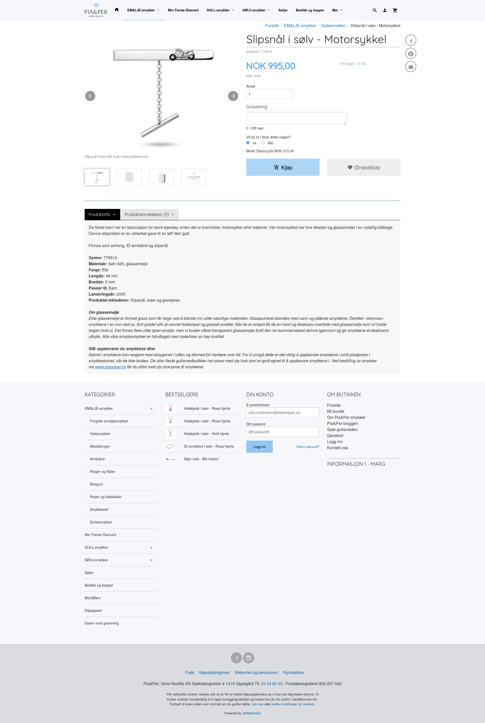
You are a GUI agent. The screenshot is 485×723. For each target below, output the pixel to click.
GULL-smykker (218, 10)
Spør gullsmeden (342, 429)
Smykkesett (99, 509)
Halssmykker (100, 433)
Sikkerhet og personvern (256, 672)
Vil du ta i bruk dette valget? (268, 136)
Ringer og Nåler (102, 471)
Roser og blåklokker (106, 496)
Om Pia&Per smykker (346, 417)
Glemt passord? (308, 446)
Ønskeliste (366, 167)
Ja (254, 142)
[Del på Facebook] (410, 40)
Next (238, 95)
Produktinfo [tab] (99, 214)
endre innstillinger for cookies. (293, 704)
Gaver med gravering (102, 622)
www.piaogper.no (110, 367)
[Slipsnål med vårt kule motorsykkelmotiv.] (162, 91)
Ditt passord (255, 423)
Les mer (258, 704)
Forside (272, 25)
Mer (335, 10)
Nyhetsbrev (293, 672)
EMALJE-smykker (141, 10)
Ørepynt (96, 484)
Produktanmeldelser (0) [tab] (147, 214)
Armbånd (97, 458)
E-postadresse (258, 404)
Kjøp (286, 167)
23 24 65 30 (271, 683)
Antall (250, 86)
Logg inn (335, 441)
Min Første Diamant (183, 10)
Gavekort (335, 435)
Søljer (283, 10)
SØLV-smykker (254, 10)
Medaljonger (100, 446)
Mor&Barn (93, 597)
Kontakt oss (337, 447)
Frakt (189, 672)
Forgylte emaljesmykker (109, 420)
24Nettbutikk (252, 713)
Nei (270, 142)
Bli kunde (335, 411)
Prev (95, 95)
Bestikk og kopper (310, 10)
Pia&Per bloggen (342, 423)
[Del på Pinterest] (410, 53)
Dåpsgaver (93, 610)
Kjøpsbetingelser (214, 672)
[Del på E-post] (410, 66)
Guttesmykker (101, 521)
